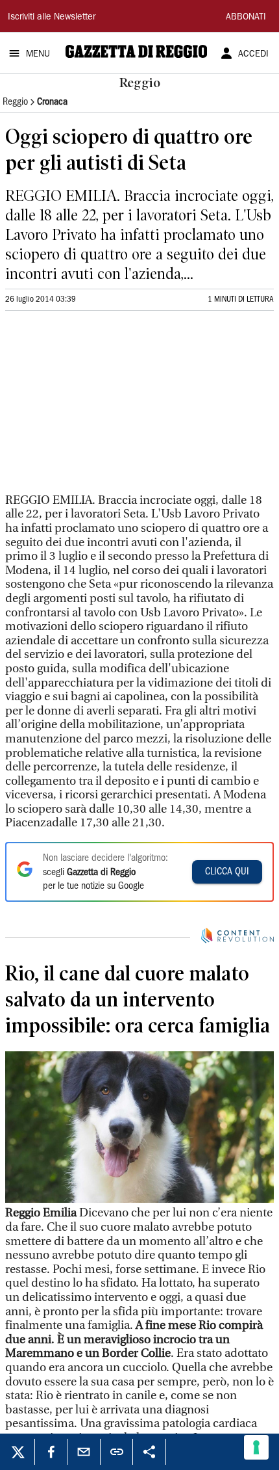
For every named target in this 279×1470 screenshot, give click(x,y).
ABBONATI (246, 17)
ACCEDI (253, 54)
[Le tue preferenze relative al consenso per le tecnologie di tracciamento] (256, 1447)
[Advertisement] (102, 407)
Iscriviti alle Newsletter (51, 17)
